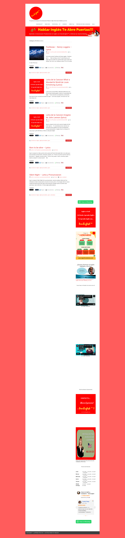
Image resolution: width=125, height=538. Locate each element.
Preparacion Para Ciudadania (83, 24)
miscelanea (53, 195)
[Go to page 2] (85, 515)
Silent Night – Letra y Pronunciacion (45, 175)
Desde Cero (47, 24)
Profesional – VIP (56, 24)
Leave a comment (63, 177)
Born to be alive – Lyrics (39, 147)
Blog (93, 24)
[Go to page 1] (84, 515)
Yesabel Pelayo (85, 501)
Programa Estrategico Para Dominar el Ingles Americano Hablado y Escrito (84, 280)
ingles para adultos (43, 72)
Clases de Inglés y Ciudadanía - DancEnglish (87, 492)
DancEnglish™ (39, 24)
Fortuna (47, 53)
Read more (68, 72)
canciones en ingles (35, 72)
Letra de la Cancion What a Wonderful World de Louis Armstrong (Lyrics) (58, 82)
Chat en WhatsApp (86, 202)
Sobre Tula (71, 24)
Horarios (65, 24)
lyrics (49, 72)
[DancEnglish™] (35, 19)
